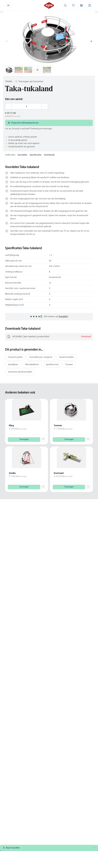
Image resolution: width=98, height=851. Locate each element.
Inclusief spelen (15, 357)
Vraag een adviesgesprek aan (25, 123)
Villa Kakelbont (32, 364)
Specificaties (35, 155)
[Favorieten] (73, 5)
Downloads (49, 155)
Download (86, 337)
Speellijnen (13, 364)
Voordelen (22, 155)
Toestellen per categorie (40, 357)
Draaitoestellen (66, 357)
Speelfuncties (52, 364)
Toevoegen (24, 439)
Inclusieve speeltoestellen (20, 372)
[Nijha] (49, 5)
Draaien (69, 364)
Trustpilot (63, 316)
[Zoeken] (65, 5)
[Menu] (8, 5)
